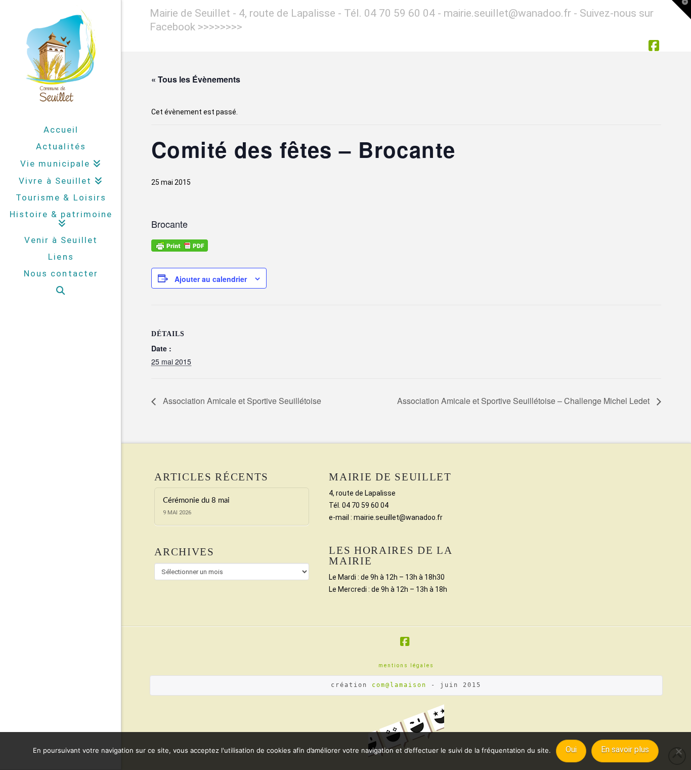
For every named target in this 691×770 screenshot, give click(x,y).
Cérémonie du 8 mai (196, 500)
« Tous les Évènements (195, 79)
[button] (681, 9)
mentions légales (406, 665)
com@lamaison (399, 684)
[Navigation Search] (60, 290)
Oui (571, 749)
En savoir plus (625, 749)
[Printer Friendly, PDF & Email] (179, 244)
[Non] (678, 751)
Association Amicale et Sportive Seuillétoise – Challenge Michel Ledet (524, 401)
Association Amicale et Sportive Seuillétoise (241, 401)
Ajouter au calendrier (211, 279)
